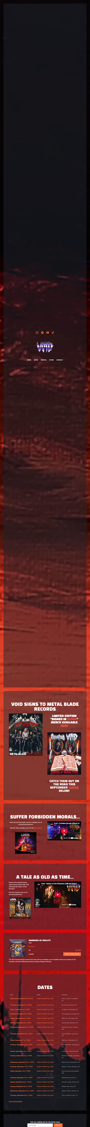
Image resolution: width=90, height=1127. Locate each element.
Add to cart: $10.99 (72, 954)
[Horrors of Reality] (17, 948)
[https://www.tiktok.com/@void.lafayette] (53, 332)
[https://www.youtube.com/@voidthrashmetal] (47, 332)
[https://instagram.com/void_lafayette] (37, 332)
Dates (36, 360)
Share (32, 946)
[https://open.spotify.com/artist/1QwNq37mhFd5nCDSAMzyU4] (42, 332)
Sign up (58, 1125)
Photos (43, 360)
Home (29, 360)
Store (51, 360)
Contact (59, 360)
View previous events (15, 1101)
